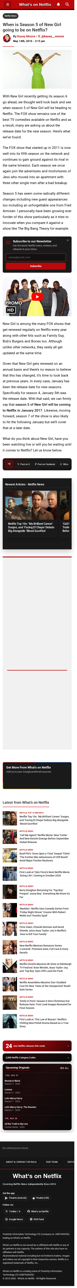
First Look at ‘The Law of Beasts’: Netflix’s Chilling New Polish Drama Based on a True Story (44, 1023)
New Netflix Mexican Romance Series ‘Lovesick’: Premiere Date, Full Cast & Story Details (44, 949)
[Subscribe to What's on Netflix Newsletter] (58, 4)
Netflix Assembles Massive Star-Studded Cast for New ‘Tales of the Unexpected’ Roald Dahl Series (45, 986)
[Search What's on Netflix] (67, 4)
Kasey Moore (26, 36)
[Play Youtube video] (37, 297)
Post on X (25, 464)
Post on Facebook (46, 464)
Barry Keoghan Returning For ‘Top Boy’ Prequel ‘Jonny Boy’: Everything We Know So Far (45, 894)
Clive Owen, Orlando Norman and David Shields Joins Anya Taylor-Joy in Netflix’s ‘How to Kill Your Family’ (43, 930)
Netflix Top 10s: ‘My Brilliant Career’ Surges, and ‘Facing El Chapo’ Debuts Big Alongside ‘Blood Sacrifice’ (31, 527)
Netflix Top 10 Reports (32, 813)
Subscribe (36, 266)
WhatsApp (68, 464)
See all (64, 1068)
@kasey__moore (52, 36)
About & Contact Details (21, 1162)
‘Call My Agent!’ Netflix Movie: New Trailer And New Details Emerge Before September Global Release (44, 839)
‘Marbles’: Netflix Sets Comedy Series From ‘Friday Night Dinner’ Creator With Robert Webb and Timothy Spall (44, 912)
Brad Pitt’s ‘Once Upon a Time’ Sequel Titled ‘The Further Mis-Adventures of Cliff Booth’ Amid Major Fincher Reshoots (44, 857)
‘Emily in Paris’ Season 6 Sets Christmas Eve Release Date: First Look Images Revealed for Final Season (45, 1004)
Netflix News (10, 16)
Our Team (52, 1162)
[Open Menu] (8, 4)
